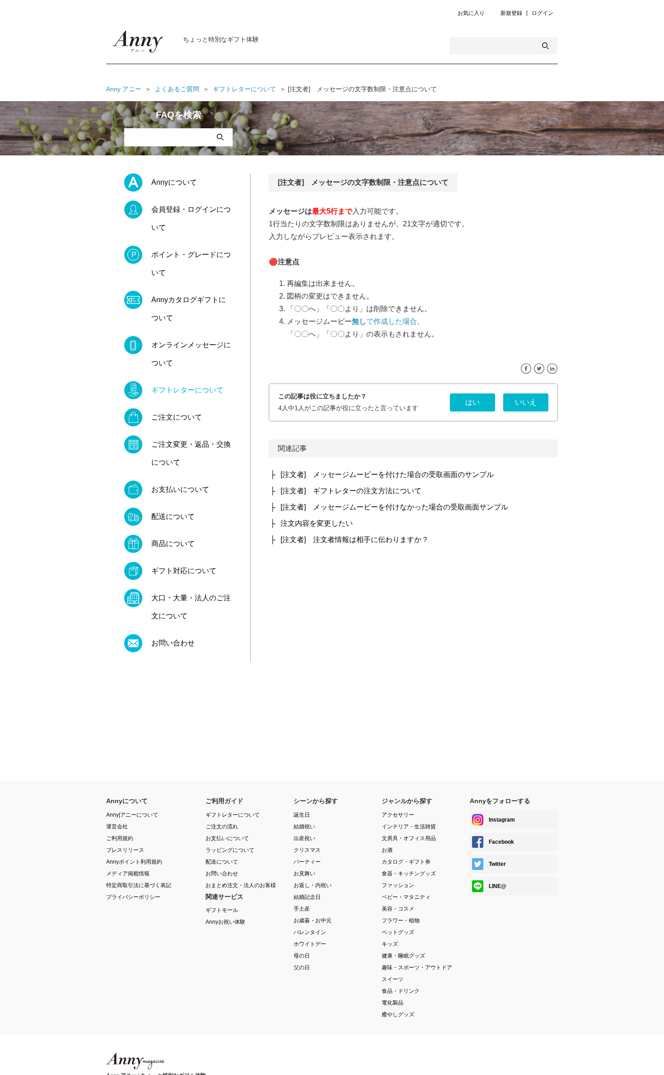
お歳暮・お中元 (313, 920)
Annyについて (174, 182)
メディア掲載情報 (128, 873)
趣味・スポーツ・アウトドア (417, 967)
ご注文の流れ (222, 826)
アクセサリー (398, 815)
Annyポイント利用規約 (134, 862)
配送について (173, 516)
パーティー (307, 862)
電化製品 (392, 1003)
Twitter (539, 368)
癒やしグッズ (398, 1014)
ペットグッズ (398, 932)
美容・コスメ (398, 909)
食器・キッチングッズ (409, 873)
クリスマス (307, 850)
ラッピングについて (230, 850)
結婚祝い (304, 826)
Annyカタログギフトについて (188, 309)
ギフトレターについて (244, 89)
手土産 (302, 909)
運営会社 (117, 826)
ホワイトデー (310, 944)
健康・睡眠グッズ (403, 956)
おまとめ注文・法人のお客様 (241, 885)
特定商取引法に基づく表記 (138, 885)
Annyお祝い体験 (225, 922)
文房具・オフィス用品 (409, 838)
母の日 (302, 956)
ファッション (398, 885)
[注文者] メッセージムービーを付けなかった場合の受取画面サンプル (394, 507)
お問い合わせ (173, 643)
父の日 (302, 967)
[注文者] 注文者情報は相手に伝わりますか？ (355, 539)
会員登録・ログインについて (191, 218)
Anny (135, 1061)
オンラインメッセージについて (191, 354)
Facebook (526, 368)
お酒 (387, 850)
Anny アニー (123, 89)
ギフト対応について (183, 571)
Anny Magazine (138, 44)
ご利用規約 (119, 838)
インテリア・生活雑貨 (409, 826)
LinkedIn (552, 368)
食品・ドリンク (401, 991)
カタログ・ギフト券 (406, 862)
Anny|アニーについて (132, 815)
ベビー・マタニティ (406, 897)
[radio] (472, 402)
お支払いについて (180, 489)
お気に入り (471, 13)
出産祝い (304, 838)
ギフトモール (222, 910)
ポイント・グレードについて (191, 263)
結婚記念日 (307, 897)
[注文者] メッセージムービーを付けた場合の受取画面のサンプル (387, 474)
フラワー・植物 (401, 920)
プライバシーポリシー (133, 897)
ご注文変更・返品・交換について (191, 453)
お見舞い (304, 873)
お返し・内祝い (313, 885)
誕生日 (302, 815)
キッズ (390, 944)
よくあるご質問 (177, 89)
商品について (173, 543)
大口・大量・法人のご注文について (191, 607)
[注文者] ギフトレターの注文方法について (351, 491)
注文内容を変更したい (317, 523)
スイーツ (392, 979)
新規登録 (511, 13)
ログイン (542, 13)
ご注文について (176, 417)
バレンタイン (310, 932)
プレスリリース (125, 850)
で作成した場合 (384, 321)
